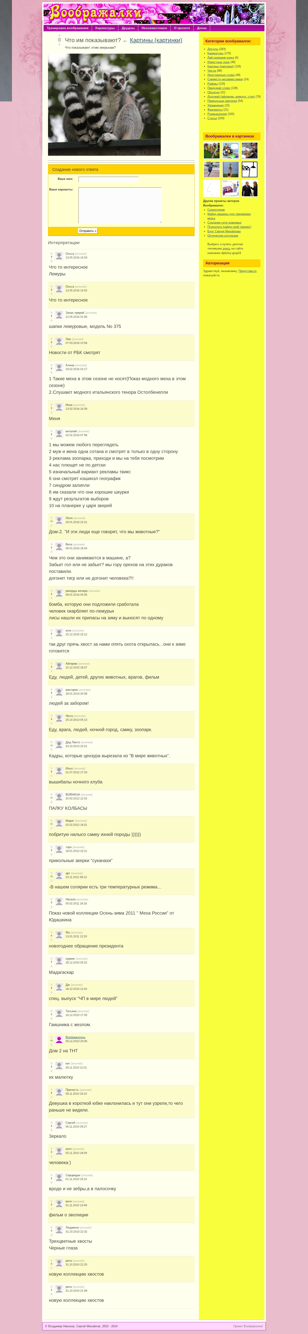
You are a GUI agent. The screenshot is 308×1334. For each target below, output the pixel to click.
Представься (247, 271)
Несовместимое (154, 28)
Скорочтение (216, 209)
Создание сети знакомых (224, 222)
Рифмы (212, 83)
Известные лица (218, 62)
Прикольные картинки (222, 101)
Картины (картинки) (156, 40)
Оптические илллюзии (222, 235)
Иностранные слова (220, 75)
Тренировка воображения (67, 28)
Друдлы (128, 28)
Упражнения (215, 105)
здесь (226, 248)
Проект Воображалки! (248, 1326)
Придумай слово (218, 88)
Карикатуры (105, 28)
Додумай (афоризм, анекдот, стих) (231, 96)
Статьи (212, 118)
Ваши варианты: (61, 189)
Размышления (217, 114)
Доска (202, 28)
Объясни (213, 92)
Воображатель (75, 1037)
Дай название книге (220, 57)
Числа (211, 70)
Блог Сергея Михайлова (224, 231)
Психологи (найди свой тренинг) (229, 227)
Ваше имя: (65, 179)
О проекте (182, 28)
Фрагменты (215, 109)
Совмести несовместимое (225, 79)
